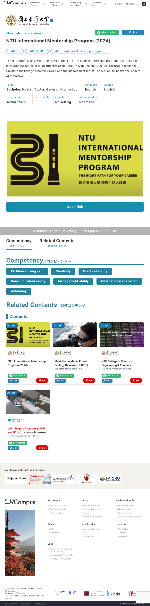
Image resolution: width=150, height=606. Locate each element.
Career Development (92, 517)
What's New (123, 529)
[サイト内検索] (144, 4)
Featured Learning (91, 509)
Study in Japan (124, 513)
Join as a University (92, 529)
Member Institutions (58, 509)
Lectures (87, 513)
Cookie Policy (40, 603)
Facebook (122, 533)
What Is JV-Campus (58, 505)
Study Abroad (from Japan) (130, 517)
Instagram (122, 536)
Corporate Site (56, 513)
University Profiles (126, 505)
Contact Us (54, 533)
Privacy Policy (11, 603)
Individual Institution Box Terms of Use (60, 550)
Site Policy (25, 603)
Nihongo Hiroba (125, 509)
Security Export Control (60, 559)
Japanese (133, 4)
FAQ (51, 529)
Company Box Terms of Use (62, 555)
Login (119, 4)
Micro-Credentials (91, 505)
